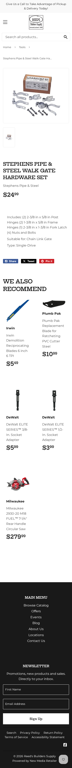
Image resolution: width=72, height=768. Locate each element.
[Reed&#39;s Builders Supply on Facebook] (65, 745)
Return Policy (53, 732)
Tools (22, 47)
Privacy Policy (30, 732)
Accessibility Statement (48, 737)
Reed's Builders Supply (40, 756)
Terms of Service (16, 737)
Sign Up (36, 719)
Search (11, 732)
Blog (36, 623)
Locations (36, 635)
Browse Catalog (36, 605)
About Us (36, 629)
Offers (36, 611)
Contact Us (36, 641)
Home (7, 47)
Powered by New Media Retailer (34, 760)
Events (36, 617)
